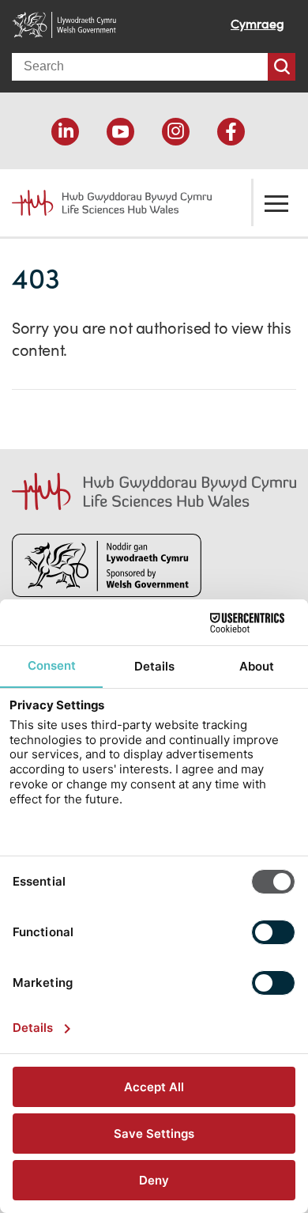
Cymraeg (257, 24)
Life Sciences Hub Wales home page (102, 197)
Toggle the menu (276, 202)
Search (281, 67)
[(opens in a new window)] (65, 131)
